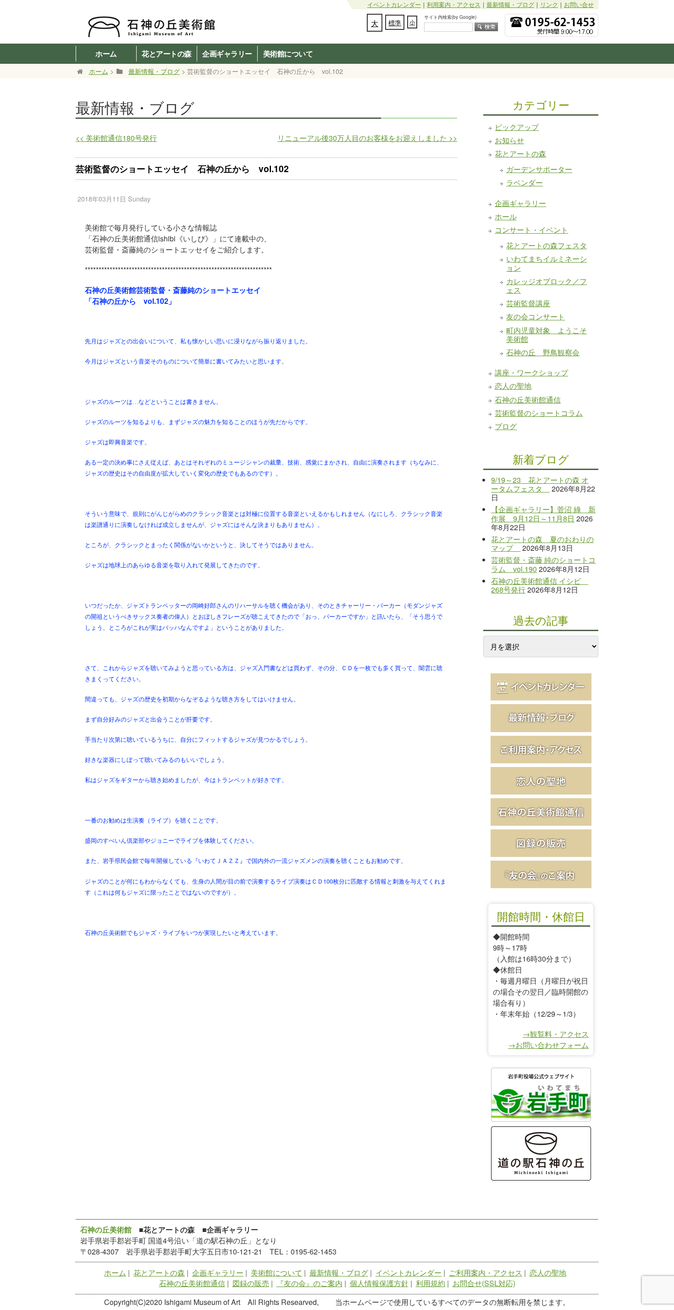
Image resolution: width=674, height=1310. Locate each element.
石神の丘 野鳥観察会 (543, 352)
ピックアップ (517, 127)
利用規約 (430, 1283)
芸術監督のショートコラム (539, 413)
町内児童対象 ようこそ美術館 (546, 334)
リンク (549, 4)
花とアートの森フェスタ (546, 245)
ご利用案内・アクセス (485, 1272)
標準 (394, 22)
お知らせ (509, 140)
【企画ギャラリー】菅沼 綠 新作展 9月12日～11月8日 (543, 513)
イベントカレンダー (394, 4)
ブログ (506, 426)
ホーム (106, 53)
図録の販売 (250, 1283)
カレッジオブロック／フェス (546, 285)
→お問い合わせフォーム (548, 1045)
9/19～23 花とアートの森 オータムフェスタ (540, 484)
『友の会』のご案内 (309, 1283)
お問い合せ (579, 4)
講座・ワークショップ (531, 372)
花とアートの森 (167, 53)
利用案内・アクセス (454, 4)
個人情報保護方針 (379, 1283)
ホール (506, 216)
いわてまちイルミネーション (546, 263)
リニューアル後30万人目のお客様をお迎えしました (367, 138)
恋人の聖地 (513, 386)
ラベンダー (524, 182)
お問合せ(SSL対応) (484, 1283)
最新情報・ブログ (510, 4)
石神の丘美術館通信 (528, 399)
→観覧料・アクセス (556, 1034)
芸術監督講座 (528, 303)
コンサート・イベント (531, 229)
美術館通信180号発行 (116, 138)
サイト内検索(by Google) (450, 17)
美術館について (288, 53)
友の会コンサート (535, 316)
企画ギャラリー (227, 53)
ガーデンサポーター (539, 169)
